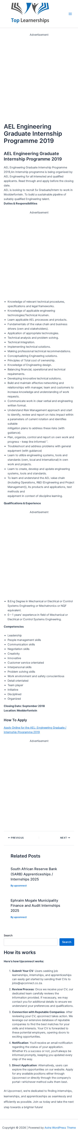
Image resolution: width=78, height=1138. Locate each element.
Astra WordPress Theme (60, 1127)
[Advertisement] (39, 75)
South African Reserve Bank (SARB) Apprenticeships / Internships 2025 (34, 874)
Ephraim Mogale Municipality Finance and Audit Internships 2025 (35, 905)
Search (8, 935)
